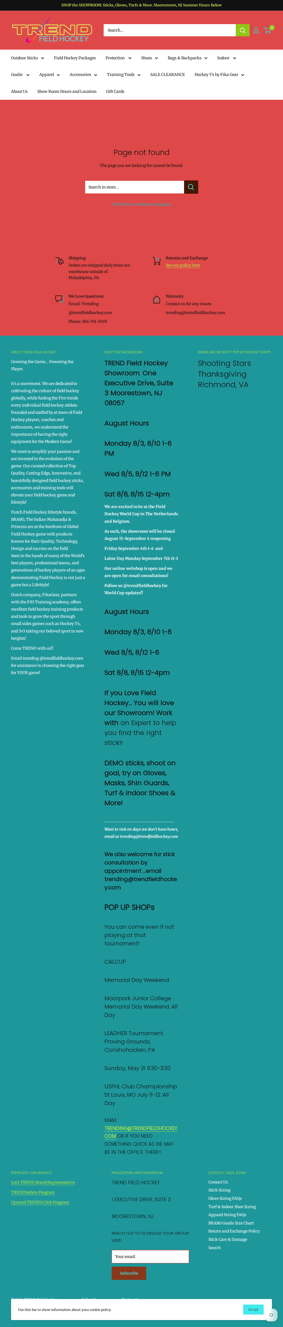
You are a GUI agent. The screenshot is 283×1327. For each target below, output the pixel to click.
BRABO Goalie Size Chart (231, 1223)
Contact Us (218, 1182)
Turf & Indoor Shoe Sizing (232, 1206)
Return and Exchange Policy (234, 1231)
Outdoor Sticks (24, 57)
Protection (115, 57)
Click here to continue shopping (141, 204)
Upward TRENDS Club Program (40, 1202)
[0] (267, 30)
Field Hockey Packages (75, 57)
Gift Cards (115, 91)
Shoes (146, 57)
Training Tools (121, 74)
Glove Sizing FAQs (225, 1198)
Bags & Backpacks (184, 57)
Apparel (46, 74)
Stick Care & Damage (227, 1239)
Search (214, 1247)
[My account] (256, 30)
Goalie (17, 74)
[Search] (243, 30)
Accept (253, 1309)
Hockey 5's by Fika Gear (216, 74)
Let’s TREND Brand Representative (43, 1182)
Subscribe (129, 1273)
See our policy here (183, 265)
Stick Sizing (219, 1190)
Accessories (80, 74)
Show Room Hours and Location (66, 91)
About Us (19, 91)
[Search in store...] (191, 187)
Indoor (223, 57)
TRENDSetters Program (33, 1192)
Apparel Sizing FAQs (227, 1214)
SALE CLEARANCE (167, 74)
